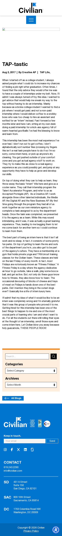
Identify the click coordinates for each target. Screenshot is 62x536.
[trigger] (31, 20)
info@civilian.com (13, 471)
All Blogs (16, 398)
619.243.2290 (11, 467)
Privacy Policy (31, 531)
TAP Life (45, 72)
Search (54, 356)
